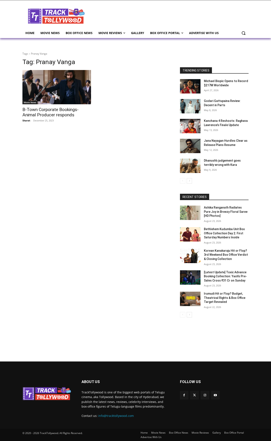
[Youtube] (215, 395)
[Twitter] (194, 395)
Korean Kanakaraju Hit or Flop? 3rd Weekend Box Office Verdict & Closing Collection (226, 255)
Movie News (30, 102)
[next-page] (189, 181)
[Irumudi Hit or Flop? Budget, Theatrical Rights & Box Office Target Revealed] (190, 299)
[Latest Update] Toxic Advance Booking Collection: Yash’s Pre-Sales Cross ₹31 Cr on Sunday (225, 276)
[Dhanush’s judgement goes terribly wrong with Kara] (190, 166)
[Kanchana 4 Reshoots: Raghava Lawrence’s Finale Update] (190, 126)
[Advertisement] (169, 15)
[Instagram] (205, 395)
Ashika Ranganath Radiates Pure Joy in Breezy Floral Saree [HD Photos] (225, 211)
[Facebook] (184, 395)
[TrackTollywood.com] (56, 16)
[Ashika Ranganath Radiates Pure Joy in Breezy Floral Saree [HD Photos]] (190, 213)
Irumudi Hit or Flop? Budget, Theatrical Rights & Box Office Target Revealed (224, 298)
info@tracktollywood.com (116, 416)
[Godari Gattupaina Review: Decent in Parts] (190, 106)
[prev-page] (182, 181)
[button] (243, 33)
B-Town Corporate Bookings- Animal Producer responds (50, 112)
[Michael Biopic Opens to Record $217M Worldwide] (190, 86)
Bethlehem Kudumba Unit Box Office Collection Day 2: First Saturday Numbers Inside (224, 233)
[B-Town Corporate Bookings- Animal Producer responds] (56, 87)
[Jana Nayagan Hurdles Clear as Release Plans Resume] (190, 146)
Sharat (26, 120)
